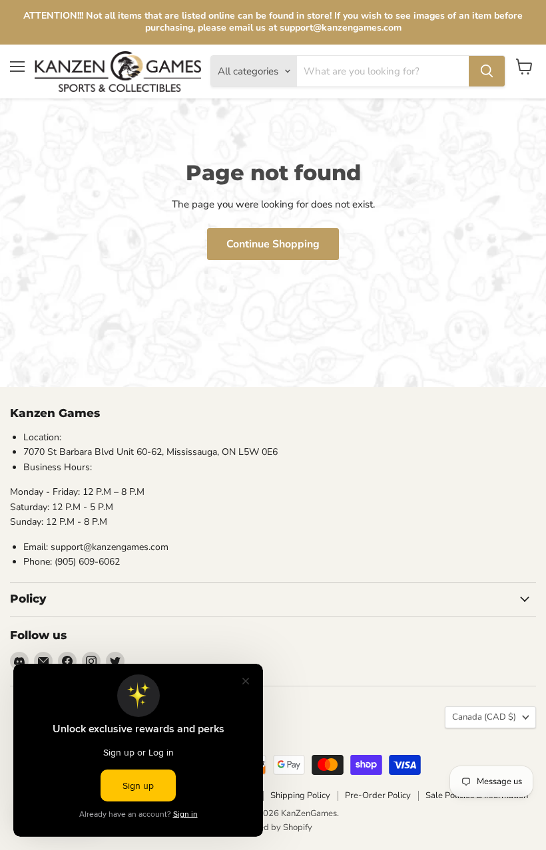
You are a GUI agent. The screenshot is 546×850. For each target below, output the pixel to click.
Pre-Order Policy (378, 795)
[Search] (487, 71)
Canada (484, 717)
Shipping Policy (300, 795)
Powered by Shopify (273, 827)
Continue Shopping (273, 244)
